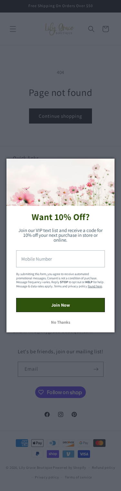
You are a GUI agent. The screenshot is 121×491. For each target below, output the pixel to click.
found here (95, 286)
